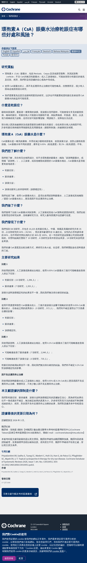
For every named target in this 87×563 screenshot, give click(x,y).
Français (34, 2)
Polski (5, 54)
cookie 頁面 (58, 551)
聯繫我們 (66, 524)
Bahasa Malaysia (61, 51)
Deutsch (58, 2)
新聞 (64, 527)
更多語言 (81, 2)
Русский (42, 2)
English (12, 2)
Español (19, 2)
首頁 (3, 16)
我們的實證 (13, 16)
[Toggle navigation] (84, 10)
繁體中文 (5, 2)
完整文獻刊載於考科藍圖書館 (17, 493)
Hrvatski (50, 2)
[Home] (11, 9)
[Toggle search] (79, 10)
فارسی (27, 2)
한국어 (14, 54)
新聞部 (65, 529)
